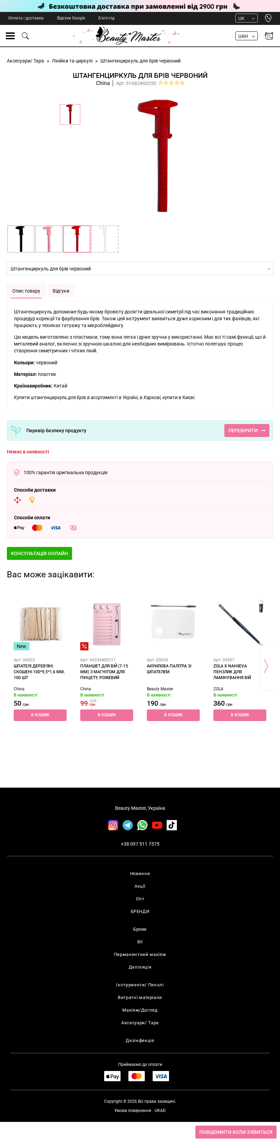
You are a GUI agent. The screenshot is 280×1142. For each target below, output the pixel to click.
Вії (140, 941)
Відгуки (61, 291)
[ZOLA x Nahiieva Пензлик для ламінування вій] (239, 623)
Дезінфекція (140, 1040)
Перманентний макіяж (140, 954)
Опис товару (26, 291)
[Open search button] (25, 36)
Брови (140, 929)
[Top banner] (140, 6)
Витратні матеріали (140, 997)
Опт (140, 898)
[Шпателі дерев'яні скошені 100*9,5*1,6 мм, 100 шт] (40, 623)
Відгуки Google (71, 18)
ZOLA (218, 689)
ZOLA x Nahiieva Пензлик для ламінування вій (232, 672)
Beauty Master (160, 689)
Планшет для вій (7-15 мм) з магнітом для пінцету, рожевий (104, 672)
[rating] (171, 82)
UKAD (160, 1110)
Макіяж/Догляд (139, 1010)
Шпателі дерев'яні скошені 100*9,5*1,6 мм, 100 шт (39, 672)
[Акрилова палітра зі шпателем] (173, 623)
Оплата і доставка (26, 18)
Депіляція (140, 967)
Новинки (140, 873)
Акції (140, 886)
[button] (39, 553)
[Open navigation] (10, 36)
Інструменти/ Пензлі (140, 984)
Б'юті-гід (106, 18)
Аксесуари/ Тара (140, 1022)
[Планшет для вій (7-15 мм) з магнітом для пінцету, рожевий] (106, 623)
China (103, 83)
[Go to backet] (269, 36)
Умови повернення (132, 1110)
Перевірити (243, 430)
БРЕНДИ (140, 911)
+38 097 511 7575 (140, 844)
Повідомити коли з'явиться (235, 1132)
